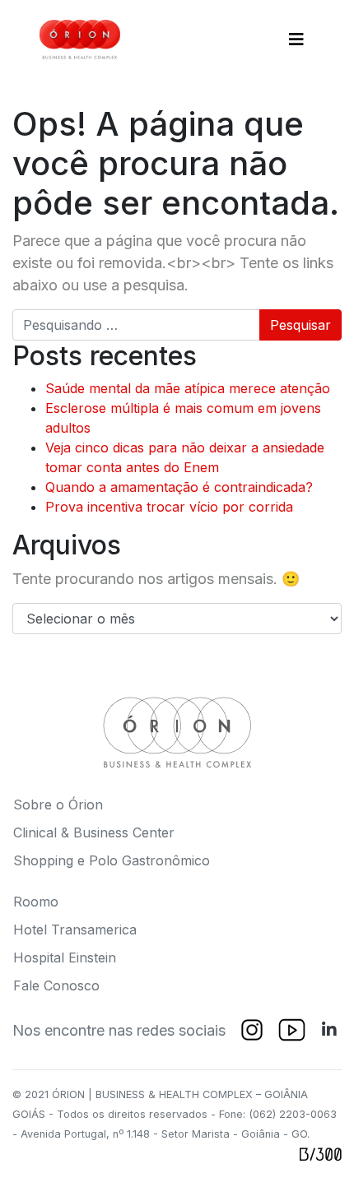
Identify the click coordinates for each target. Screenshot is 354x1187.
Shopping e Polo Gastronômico (111, 860)
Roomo (35, 901)
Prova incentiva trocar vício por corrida (169, 506)
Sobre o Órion (58, 804)
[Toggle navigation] (296, 39)
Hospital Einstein (64, 957)
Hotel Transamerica (75, 929)
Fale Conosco (56, 985)
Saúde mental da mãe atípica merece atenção (187, 388)
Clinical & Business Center (94, 832)
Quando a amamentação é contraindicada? (179, 487)
